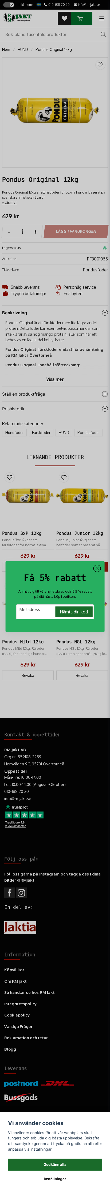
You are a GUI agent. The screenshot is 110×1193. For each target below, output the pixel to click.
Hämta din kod (74, 611)
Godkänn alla (55, 1164)
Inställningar (55, 1179)
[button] (97, 568)
